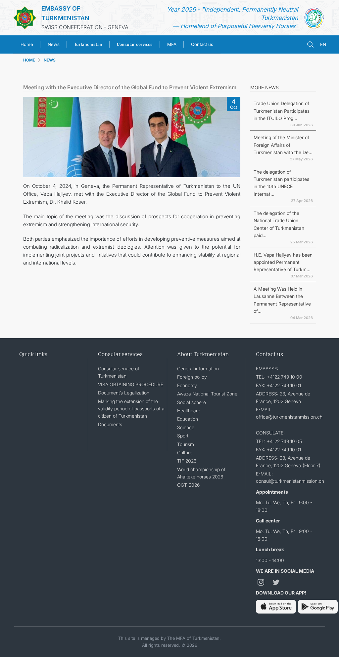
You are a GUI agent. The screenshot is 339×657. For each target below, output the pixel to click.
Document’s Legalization (123, 392)
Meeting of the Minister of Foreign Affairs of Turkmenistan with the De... (283, 145)
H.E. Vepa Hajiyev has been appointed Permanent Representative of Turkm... (283, 262)
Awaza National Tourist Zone (207, 393)
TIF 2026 (186, 461)
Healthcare (188, 410)
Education (187, 419)
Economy (187, 385)
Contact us (202, 44)
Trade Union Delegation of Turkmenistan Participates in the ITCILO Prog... (282, 111)
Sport (182, 435)
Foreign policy (192, 377)
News (54, 44)
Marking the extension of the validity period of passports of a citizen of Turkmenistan (131, 408)
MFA (171, 44)
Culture (184, 452)
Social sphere (191, 402)
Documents (110, 424)
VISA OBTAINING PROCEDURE (130, 384)
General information (198, 368)
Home (27, 44)
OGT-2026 (188, 485)
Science (185, 427)
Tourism (185, 444)
